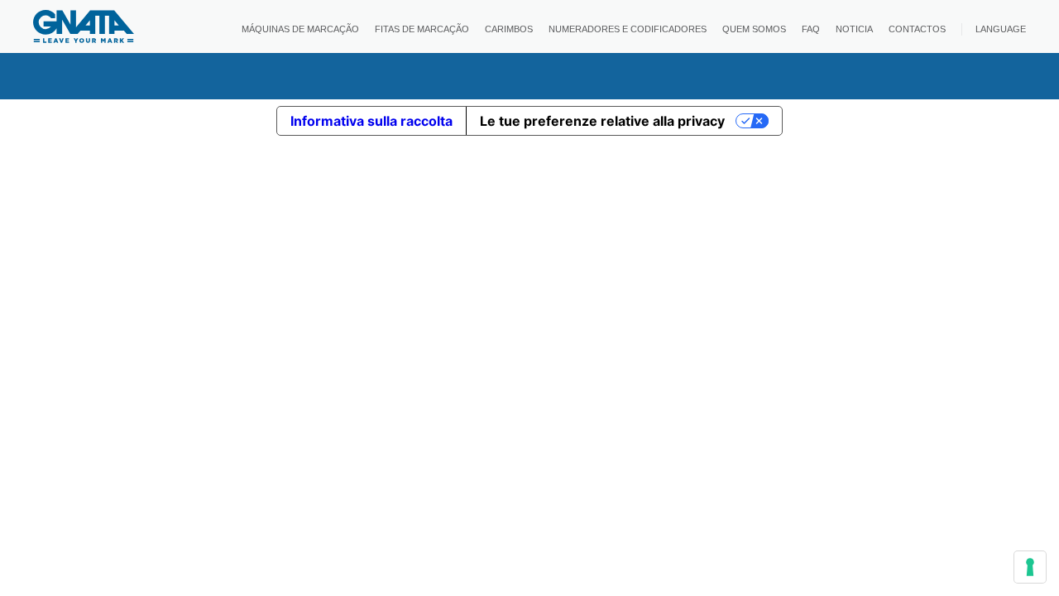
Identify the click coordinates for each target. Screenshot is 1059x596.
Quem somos (754, 29)
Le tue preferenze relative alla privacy (602, 121)
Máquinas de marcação (300, 29)
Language (1000, 29)
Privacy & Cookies (529, 569)
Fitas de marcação (422, 29)
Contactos (917, 29)
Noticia (854, 29)
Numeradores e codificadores (628, 29)
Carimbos (509, 29)
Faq (811, 29)
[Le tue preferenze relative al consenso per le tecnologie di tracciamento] (1030, 567)
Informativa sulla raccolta (371, 121)
